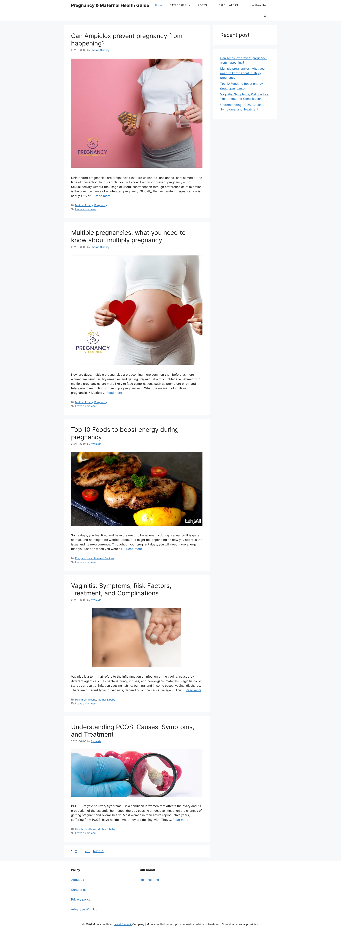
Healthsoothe (258, 5)
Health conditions (85, 699)
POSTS (202, 5)
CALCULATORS (228, 5)
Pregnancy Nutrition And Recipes (94, 558)
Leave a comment (85, 209)
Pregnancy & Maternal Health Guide (110, 5)
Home (159, 5)
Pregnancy (100, 205)
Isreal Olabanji (123, 924)
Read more (102, 196)
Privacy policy (80, 899)
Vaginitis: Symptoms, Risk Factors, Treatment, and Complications (121, 589)
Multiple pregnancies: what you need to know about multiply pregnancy (128, 236)
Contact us (78, 889)
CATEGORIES (178, 5)
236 (88, 851)
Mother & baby (84, 205)
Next (98, 851)
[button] (265, 16)
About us (77, 880)
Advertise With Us (84, 909)
